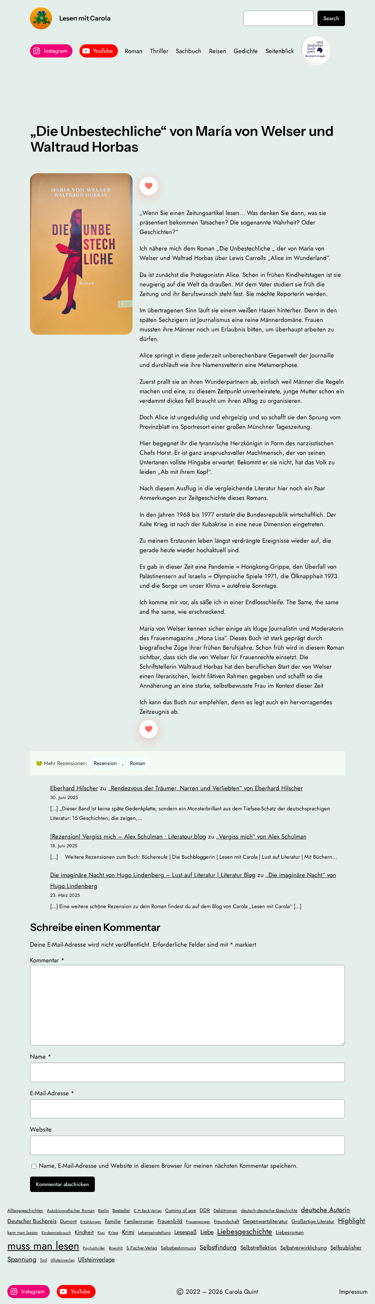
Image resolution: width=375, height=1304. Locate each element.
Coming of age (180, 1210)
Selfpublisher (345, 1248)
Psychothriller (94, 1248)
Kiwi (101, 1233)
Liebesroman (290, 1232)
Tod (43, 1260)
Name (40, 1056)
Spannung (21, 1259)
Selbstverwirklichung (303, 1247)
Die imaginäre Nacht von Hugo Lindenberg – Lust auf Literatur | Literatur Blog (153, 874)
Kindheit (84, 1232)
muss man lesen (43, 1245)
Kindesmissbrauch (56, 1233)
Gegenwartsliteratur (265, 1221)
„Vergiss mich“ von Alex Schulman (261, 836)
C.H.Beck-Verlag (147, 1211)
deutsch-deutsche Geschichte (269, 1210)
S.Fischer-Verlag (141, 1248)
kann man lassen (22, 1232)
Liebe (207, 1232)
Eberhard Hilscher (74, 788)
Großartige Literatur (313, 1221)
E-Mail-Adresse (52, 1093)
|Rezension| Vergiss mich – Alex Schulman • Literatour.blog (128, 836)
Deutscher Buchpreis (31, 1221)
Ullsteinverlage (96, 1259)
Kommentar (47, 960)
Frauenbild (169, 1221)
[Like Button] (149, 186)
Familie (112, 1221)
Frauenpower (198, 1221)
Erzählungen (90, 1222)
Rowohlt (116, 1248)
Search (331, 18)
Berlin (103, 1210)
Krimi (128, 1232)
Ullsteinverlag (62, 1260)
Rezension (105, 763)
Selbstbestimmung (178, 1248)
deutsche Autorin (325, 1210)
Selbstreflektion (258, 1248)
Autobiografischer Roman (70, 1210)
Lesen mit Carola (85, 18)
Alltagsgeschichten (25, 1210)
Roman (137, 763)
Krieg (113, 1232)
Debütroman (225, 1210)
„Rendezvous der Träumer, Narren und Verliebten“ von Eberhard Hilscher (205, 788)
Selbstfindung (218, 1247)
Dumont (68, 1221)
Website (41, 1129)
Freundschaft (226, 1221)
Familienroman (139, 1221)
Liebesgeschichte (244, 1231)
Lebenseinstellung (154, 1232)
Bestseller (121, 1210)
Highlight (351, 1221)
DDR (205, 1210)
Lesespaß (185, 1232)
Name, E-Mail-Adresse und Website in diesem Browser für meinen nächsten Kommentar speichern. (168, 1165)
